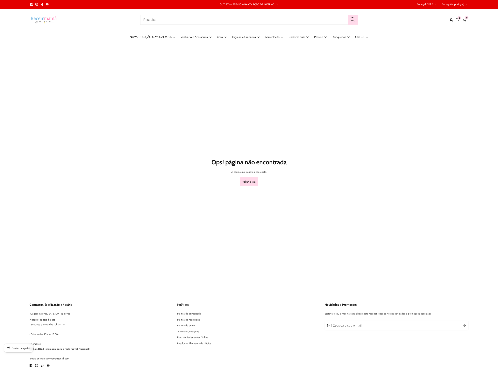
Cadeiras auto (297, 37)
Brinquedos (339, 37)
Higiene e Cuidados (244, 37)
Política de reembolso (188, 320)
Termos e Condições (188, 331)
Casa (220, 37)
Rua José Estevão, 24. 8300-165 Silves (50, 313)
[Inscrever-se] (464, 325)
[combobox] (249, 20)
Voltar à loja (249, 182)
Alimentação (272, 37)
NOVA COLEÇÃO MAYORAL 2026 (151, 37)
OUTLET (360, 37)
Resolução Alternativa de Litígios (194, 343)
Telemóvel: (35, 344)
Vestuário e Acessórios (194, 37)
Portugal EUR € (425, 4)
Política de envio (186, 325)
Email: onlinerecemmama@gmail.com (49, 358)
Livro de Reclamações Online (192, 337)
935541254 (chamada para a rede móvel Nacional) (59, 349)
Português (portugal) (453, 4)
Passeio (318, 37)
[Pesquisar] (353, 20)
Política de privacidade (189, 313)
